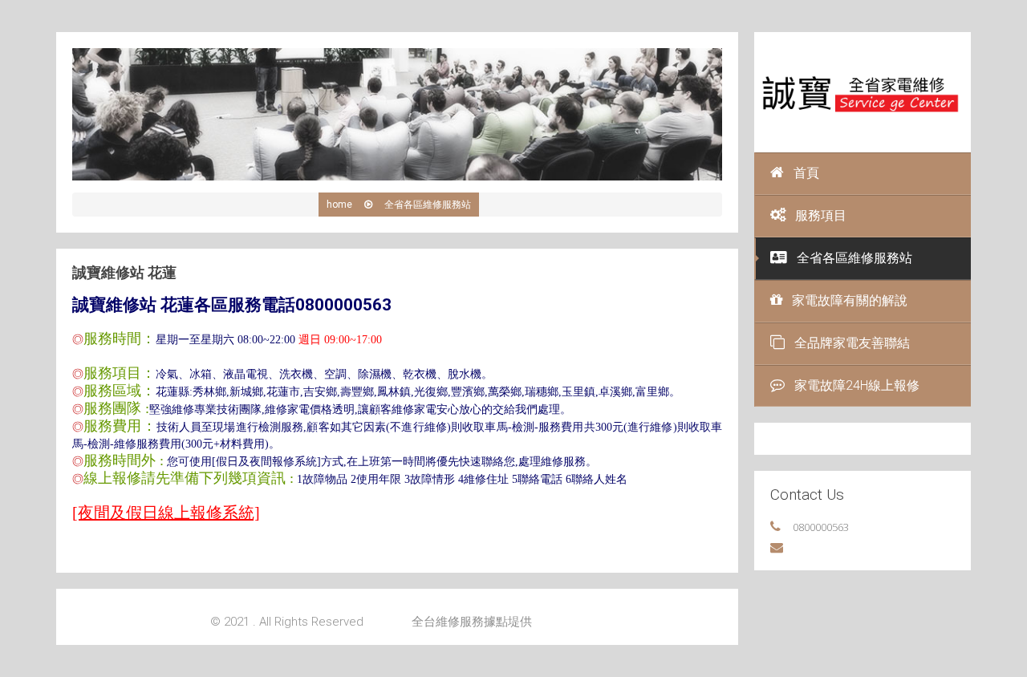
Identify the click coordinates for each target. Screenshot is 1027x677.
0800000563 (821, 527)
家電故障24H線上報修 (856, 385)
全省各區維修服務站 (854, 258)
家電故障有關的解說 (849, 300)
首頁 (806, 172)
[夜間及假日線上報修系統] (166, 512)
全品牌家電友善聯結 (852, 343)
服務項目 (820, 215)
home (339, 204)
